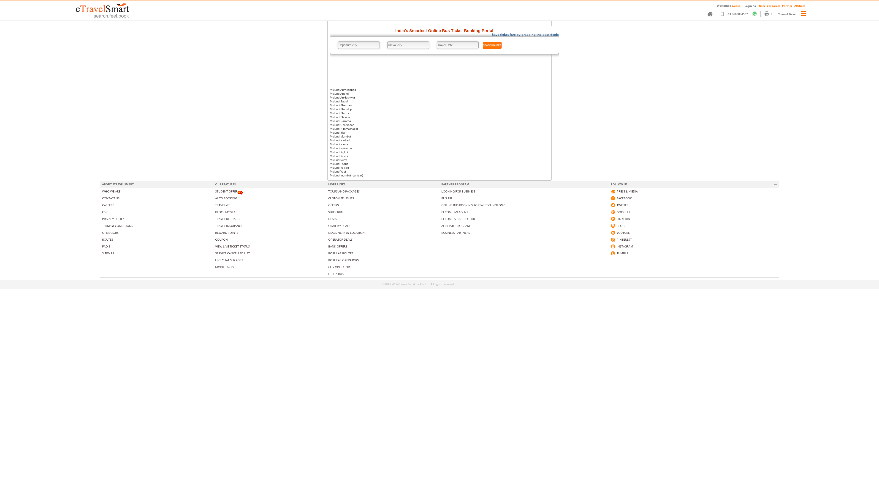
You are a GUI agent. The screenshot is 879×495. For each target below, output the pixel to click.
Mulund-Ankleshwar (342, 97)
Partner (787, 6)
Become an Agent (454, 212)
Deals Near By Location (346, 233)
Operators (110, 233)
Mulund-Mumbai (340, 136)
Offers (333, 205)
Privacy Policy (113, 219)
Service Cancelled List (232, 253)
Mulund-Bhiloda (340, 117)
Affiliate (799, 6)
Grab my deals (339, 226)
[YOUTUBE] (613, 233)
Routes (107, 239)
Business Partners (455, 233)
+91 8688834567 (737, 14)
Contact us (110, 198)
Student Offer (226, 191)
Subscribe (335, 212)
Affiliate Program (455, 226)
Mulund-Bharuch (340, 113)
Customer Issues (341, 198)
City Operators (339, 267)
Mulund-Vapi (338, 171)
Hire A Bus (336, 274)
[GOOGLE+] (613, 212)
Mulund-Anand (339, 94)
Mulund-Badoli (339, 101)
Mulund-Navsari (340, 144)
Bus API (446, 198)
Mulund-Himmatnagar (344, 129)
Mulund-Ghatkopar (342, 125)
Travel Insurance (228, 226)
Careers (108, 205)
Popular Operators (343, 260)
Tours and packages (344, 191)
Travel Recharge (228, 219)
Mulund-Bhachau (341, 105)
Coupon (221, 239)
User (762, 6)
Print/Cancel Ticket (784, 14)
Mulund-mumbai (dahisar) (346, 175)
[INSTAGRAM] (613, 246)
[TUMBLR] (613, 253)
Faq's (106, 246)
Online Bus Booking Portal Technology (473, 205)
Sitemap (108, 253)
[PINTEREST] (613, 239)
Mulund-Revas (339, 156)
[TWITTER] (613, 205)
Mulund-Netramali (341, 148)
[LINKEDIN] (613, 219)
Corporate (773, 6)
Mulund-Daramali (341, 121)
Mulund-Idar (337, 133)
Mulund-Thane (339, 164)
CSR (104, 212)
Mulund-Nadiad (340, 140)
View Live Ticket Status (232, 246)
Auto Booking (226, 198)
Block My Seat (226, 212)
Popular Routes (340, 253)
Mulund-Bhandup (341, 109)
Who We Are (111, 191)
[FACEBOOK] (613, 198)
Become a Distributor (458, 219)
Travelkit (222, 205)
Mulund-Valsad (339, 168)
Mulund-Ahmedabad (343, 90)
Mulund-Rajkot (339, 152)
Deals (332, 219)
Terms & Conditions (117, 226)
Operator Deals (340, 239)
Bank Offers (337, 246)
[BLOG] (613, 226)
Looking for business (458, 191)
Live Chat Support (229, 260)
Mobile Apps (224, 267)
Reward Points (226, 233)
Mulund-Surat (338, 160)
